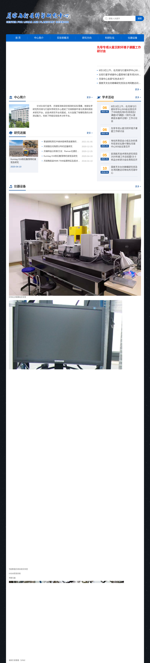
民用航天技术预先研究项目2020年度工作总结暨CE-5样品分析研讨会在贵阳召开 (124, 156)
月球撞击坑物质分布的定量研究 (58, 146)
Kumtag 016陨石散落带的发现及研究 (23, 160)
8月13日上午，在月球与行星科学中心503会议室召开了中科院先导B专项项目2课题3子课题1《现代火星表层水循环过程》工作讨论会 (120, 70)
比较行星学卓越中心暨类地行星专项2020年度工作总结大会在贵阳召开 (120, 74)
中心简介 (39, 38)
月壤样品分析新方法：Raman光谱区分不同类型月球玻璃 (62, 151)
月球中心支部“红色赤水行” (112, 79)
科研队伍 (109, 38)
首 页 (18, 38)
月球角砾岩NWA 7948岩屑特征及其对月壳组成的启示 (62, 161)
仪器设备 (132, 38)
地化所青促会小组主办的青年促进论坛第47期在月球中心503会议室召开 (124, 143)
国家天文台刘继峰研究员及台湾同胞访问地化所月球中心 (120, 83)
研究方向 (87, 38)
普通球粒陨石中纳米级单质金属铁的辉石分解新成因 (62, 141)
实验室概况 (63, 38)
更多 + (138, 89)
